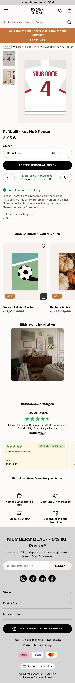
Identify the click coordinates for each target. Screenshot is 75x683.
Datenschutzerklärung (37, 645)
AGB (17, 640)
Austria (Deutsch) (38, 666)
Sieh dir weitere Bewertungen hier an (37, 478)
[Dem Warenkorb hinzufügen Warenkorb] (43, 296)
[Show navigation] (6, 10)
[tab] (60, 11)
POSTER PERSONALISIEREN (37, 165)
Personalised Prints (27, 46)
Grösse (7, 146)
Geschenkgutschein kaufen (40, 628)
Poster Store (46, 673)
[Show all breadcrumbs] (7, 47)
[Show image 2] (9, 77)
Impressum (54, 640)
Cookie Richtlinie (33, 640)
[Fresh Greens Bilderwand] (37, 354)
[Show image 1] (9, 58)
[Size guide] (9, 177)
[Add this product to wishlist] (66, 177)
